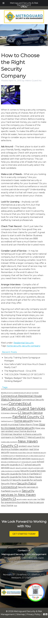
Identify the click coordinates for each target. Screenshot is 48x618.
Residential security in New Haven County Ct (30, 456)
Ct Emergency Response (9, 413)
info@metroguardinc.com (27, 562)
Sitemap (20, 614)
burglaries (35, 393)
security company (31, 346)
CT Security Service (30, 412)
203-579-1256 (19, 558)
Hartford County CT (7, 421)
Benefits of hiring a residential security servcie (16, 393)
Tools (15, 505)
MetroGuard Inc (36, 437)
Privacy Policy (33, 614)
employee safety (6, 417)
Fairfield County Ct (28, 417)
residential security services (16, 458)
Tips (38, 499)
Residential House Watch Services (21, 452)
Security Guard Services (33, 470)
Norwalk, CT (9, 574)
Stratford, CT (23, 574)
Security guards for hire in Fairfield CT (21, 474)
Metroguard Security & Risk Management (24, 4)
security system (22, 499)
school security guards (29, 462)
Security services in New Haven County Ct (18, 495)
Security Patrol (9, 483)
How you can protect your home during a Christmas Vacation (23, 431)
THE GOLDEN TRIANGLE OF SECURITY (24, 374)
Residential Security (24, 343)
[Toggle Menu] (3, 3)
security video (32, 499)
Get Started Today (24, 534)
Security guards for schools (27, 480)
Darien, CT (31, 577)
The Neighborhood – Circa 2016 (20, 371)
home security (14, 346)
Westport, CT (18, 577)
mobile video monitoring (9, 442)
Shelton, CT (38, 574)
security (12, 468)
